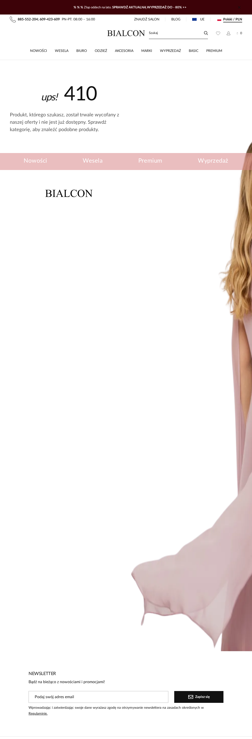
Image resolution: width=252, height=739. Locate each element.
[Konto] (228, 33)
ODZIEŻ (101, 51)
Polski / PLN (232, 19)
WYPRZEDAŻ (170, 51)
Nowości (35, 161)
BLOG (175, 19)
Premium (150, 161)
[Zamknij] (239, 7)
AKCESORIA (124, 51)
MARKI (146, 51)
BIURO (81, 51)
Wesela (93, 161)
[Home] (126, 33)
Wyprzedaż (213, 161)
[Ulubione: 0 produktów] (218, 33)
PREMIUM (214, 51)
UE (202, 19)
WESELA (61, 51)
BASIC (193, 51)
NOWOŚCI (38, 51)
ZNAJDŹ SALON (146, 19)
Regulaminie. (38, 713)
